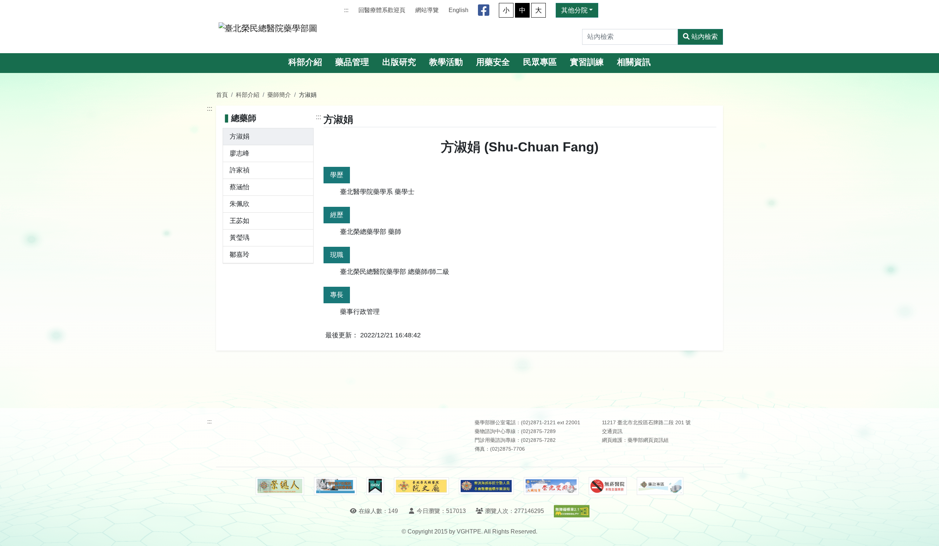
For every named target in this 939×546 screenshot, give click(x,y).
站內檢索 (704, 36)
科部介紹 (305, 62)
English (458, 10)
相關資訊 (634, 62)
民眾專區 (540, 62)
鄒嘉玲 (239, 254)
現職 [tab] (336, 255)
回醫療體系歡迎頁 (381, 10)
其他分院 (574, 10)
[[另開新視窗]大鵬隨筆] (551, 486)
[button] (926, 533)
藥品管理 (352, 62)
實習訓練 (587, 62)
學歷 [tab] (336, 175)
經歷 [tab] (336, 215)
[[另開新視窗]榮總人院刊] (280, 486)
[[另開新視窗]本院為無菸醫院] (608, 486)
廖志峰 (239, 153)
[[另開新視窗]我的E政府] (375, 486)
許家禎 (239, 170)
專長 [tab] (336, 294)
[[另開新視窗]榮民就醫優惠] (335, 486)
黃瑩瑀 (239, 237)
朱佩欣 (239, 204)
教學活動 (446, 62)
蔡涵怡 (239, 187)
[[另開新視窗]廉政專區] (660, 486)
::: (346, 10)
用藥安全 (493, 62)
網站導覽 (427, 10)
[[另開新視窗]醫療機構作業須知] (486, 486)
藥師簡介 (279, 94)
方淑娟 (239, 136)
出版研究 (399, 62)
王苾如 (239, 220)
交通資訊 (612, 431)
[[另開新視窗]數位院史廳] (421, 486)
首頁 (222, 94)
